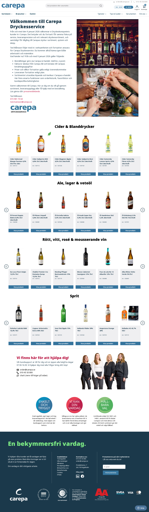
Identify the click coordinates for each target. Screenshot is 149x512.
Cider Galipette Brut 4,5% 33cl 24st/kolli (85, 160)
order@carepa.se (122, 2)
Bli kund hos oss (63, 468)
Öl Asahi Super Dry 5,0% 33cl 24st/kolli (84, 216)
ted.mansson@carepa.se (21, 102)
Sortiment (6, 14)
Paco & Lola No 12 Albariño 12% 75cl (107, 273)
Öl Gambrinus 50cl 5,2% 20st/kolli (107, 216)
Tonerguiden (61, 459)
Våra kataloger (62, 461)
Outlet (33, 14)
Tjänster (101, 14)
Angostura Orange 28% (107, 329)
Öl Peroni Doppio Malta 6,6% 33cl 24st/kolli (16, 217)
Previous (6, 210)
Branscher (20, 14)
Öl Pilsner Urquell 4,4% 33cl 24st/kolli (40, 216)
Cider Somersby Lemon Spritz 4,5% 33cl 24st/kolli (107, 161)
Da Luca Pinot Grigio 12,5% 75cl (18, 273)
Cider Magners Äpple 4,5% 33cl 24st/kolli (63, 160)
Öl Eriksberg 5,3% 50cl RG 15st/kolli (129, 216)
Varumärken (131, 14)
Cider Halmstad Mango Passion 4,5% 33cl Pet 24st (18, 161)
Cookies (60, 472)
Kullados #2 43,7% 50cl (129, 329)
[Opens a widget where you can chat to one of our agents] (141, 508)
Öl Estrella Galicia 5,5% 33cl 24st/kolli (62, 216)
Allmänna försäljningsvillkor (63, 464)
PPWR (59, 475)
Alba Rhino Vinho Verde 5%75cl (128, 273)
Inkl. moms (118, 7)
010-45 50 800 (141, 2)
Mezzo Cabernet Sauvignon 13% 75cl (84, 273)
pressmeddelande (32, 91)
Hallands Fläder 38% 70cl (85, 329)
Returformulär (62, 470)
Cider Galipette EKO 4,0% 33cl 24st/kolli (40, 160)
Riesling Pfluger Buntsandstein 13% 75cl (62, 274)
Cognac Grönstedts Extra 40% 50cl (40, 329)
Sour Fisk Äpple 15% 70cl (62, 329)
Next (142, 210)
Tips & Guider (115, 14)
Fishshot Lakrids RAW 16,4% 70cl (18, 329)
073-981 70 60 (16, 99)
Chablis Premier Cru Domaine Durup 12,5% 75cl (40, 274)
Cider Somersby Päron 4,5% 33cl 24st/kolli (128, 161)
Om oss (142, 14)
